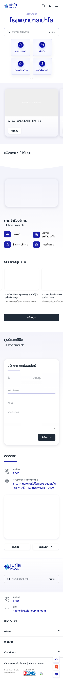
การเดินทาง (48, 244)
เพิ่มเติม (14, 131)
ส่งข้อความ (46, 437)
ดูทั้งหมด (31, 317)
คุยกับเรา (43, 547)
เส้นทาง (15, 547)
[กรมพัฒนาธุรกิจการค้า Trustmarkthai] (41, 673)
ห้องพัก (16, 234)
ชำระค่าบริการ (20, 244)
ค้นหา (52, 32)
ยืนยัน (52, 579)
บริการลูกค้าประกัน (48, 234)
